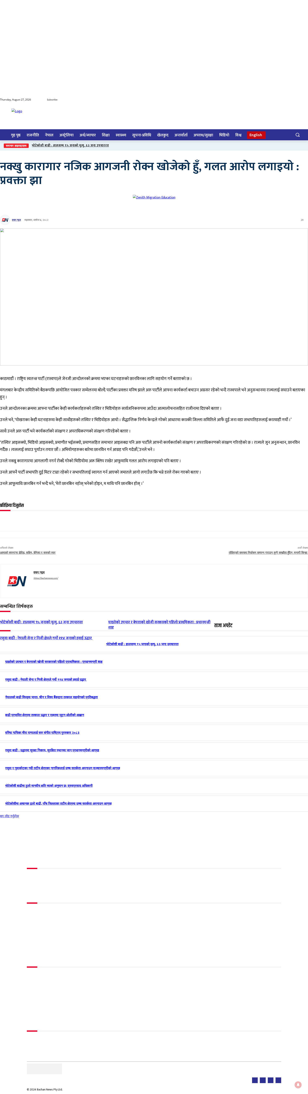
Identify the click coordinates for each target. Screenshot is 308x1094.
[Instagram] (304, 99)
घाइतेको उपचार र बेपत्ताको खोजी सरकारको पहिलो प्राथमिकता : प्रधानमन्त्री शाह (53, 661)
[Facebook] (279, 99)
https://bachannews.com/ (46, 578)
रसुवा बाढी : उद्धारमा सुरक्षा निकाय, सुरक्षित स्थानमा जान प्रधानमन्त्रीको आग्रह (52, 750)
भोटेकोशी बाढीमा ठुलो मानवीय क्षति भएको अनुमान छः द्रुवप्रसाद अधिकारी (49, 785)
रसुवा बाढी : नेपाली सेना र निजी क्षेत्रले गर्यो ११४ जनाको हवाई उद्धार (46, 638)
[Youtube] (287, 99)
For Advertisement (40, 1039)
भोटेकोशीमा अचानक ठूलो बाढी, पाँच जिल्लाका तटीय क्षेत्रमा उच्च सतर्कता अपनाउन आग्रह (58, 803)
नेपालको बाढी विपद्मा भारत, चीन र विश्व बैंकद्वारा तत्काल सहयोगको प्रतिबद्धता (51, 697)
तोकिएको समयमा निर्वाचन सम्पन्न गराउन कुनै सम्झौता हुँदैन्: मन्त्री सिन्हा (268, 553)
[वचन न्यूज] (5, 220)
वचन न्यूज (16, 220)
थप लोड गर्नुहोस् (9, 816)
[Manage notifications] (298, 1084)
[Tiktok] (296, 99)
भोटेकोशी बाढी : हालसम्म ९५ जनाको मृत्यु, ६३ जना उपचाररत (70, 145)
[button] (297, 134)
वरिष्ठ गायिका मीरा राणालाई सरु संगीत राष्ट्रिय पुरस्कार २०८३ (42, 732)
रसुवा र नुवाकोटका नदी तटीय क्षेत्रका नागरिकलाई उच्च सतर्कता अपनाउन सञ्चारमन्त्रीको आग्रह (62, 768)
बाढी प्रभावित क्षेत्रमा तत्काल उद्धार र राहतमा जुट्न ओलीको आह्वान (44, 715)
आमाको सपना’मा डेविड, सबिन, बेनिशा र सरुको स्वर (28, 553)
